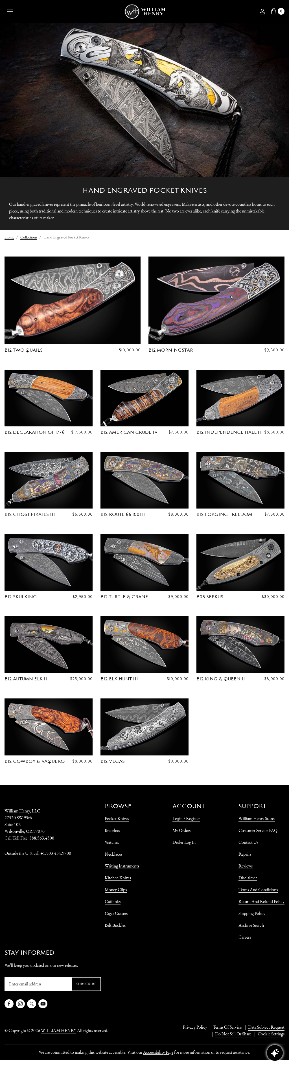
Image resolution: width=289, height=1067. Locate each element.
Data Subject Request (266, 1027)
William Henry (58, 1030)
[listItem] (230, 1034)
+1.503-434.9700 (55, 853)
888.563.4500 (41, 838)
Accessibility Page (158, 1052)
